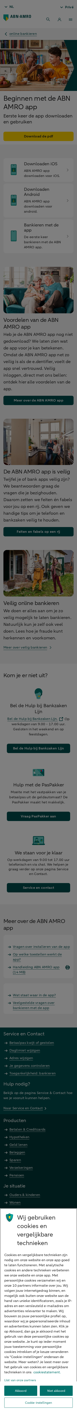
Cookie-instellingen (38, 1403)
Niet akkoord (56, 1391)
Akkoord (21, 1391)
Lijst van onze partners (20, 1380)
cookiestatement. (47, 1372)
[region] (38, 1310)
